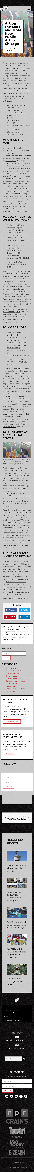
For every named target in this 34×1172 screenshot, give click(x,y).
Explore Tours (12, 721)
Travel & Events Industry (16, 689)
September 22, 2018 (15, 134)
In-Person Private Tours (11, 1012)
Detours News (11, 683)
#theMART (11, 123)
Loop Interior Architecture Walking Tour (17, 542)
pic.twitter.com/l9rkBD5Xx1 (18, 258)
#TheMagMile (12, 343)
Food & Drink (11, 686)
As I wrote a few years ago (14, 562)
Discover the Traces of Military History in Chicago (16, 868)
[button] (29, 9)
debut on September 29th (14, 68)
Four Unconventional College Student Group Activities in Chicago (17, 925)
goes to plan (10, 161)
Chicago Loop (11, 676)
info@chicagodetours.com (17, 1040)
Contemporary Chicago (15, 681)
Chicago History (12, 673)
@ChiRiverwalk (13, 255)
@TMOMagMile (13, 337)
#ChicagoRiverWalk (18, 225)
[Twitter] (11, 1096)
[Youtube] (16, 1096)
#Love (22, 350)
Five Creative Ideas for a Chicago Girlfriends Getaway (16, 981)
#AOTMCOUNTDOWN (16, 105)
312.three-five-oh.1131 (17, 1048)
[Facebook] (6, 1096)
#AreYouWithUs (13, 350)
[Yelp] (25, 1096)
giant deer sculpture (11, 312)
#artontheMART (13, 120)
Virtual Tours (11, 691)
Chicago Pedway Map (12, 1020)
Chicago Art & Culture (15, 671)
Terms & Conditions (21, 1167)
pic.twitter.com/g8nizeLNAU (18, 355)
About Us (7, 1016)
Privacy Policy (11, 1167)
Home (6, 1007)
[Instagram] (21, 1096)
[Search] (24, 1058)
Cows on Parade (9, 427)
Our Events (10, 754)
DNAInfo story (21, 510)
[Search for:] (14, 653)
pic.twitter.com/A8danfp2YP (18, 125)
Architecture (11, 668)
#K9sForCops (12, 348)
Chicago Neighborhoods (16, 678)
